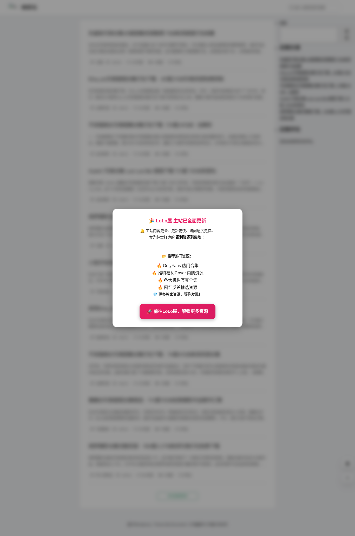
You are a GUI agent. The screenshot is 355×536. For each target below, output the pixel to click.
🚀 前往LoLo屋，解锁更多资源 (177, 311)
